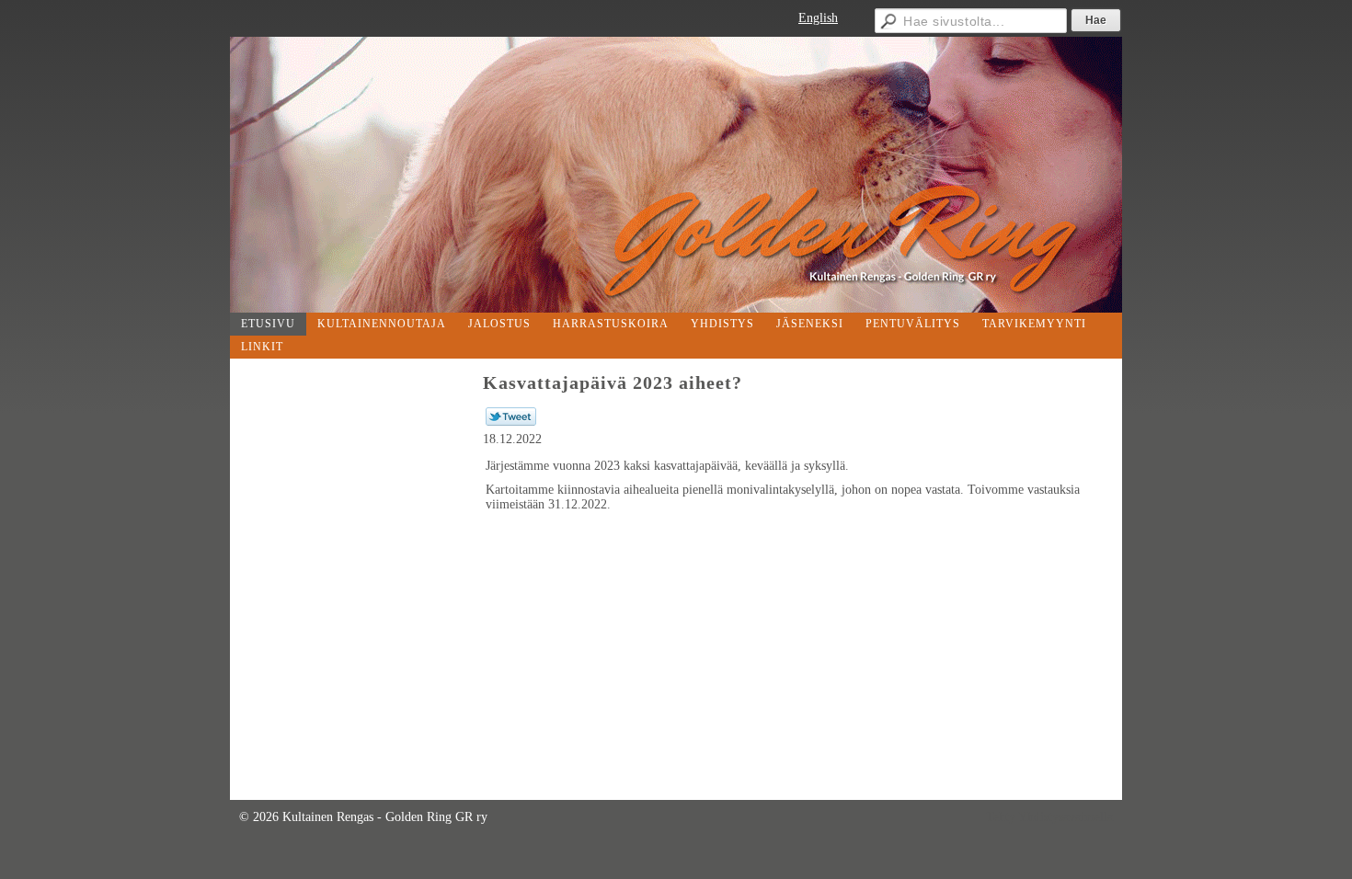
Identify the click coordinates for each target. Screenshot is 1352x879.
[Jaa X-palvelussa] (511, 421)
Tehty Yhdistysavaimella (1049, 817)
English (818, 18)
